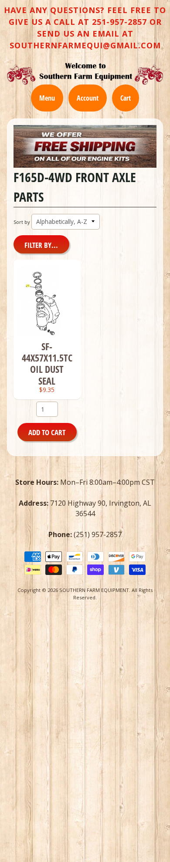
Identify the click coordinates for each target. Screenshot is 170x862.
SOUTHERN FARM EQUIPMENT (94, 590)
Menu (47, 98)
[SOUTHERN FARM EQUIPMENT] (85, 74)
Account (88, 98)
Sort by (22, 222)
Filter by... (41, 245)
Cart (125, 98)
